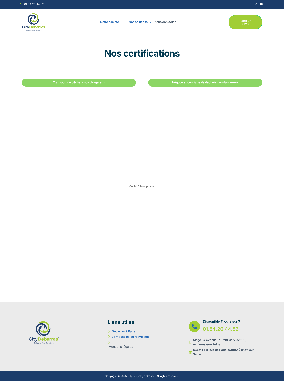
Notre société (109, 22)
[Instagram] (255, 4)
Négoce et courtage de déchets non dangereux (205, 82)
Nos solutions (138, 22)
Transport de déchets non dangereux (79, 82)
